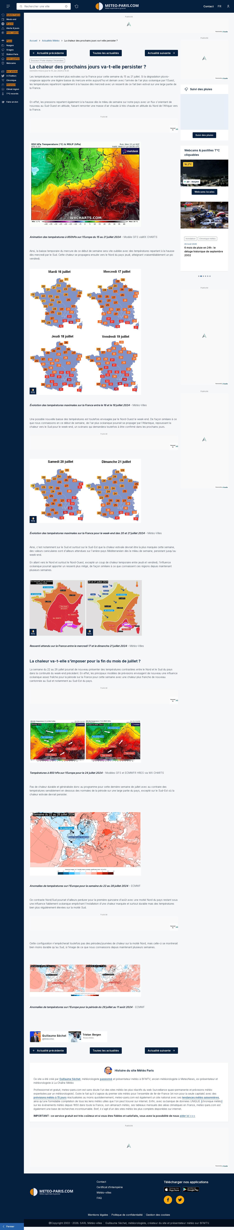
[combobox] (44, 6)
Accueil (33, 40)
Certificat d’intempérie (110, 1187)
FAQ (99, 1198)
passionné (106, 1079)
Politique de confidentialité (127, 1214)
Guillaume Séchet (69, 1079)
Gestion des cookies (158, 1214)
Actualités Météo (51, 40)
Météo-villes (104, 1192)
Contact (208, 6)
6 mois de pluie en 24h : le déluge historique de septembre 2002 (202, 251)
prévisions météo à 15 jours (50, 1097)
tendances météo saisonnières (200, 1097)
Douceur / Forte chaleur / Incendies (47, 60)
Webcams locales (204, 191)
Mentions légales (98, 1214)
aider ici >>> (187, 1115)
